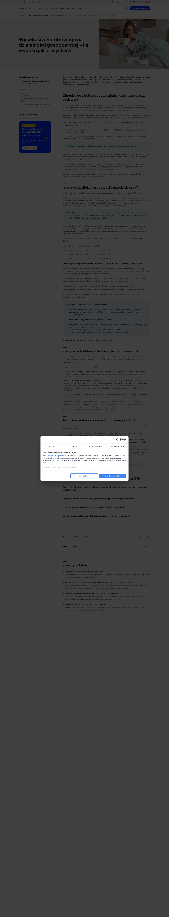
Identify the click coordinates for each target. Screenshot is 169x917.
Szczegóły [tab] (73, 446)
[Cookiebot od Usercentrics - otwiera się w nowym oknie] (117, 439)
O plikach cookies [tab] (117, 446)
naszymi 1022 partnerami (57, 456)
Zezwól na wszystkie (112, 476)
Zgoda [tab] (51, 446)
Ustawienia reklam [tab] (95, 446)
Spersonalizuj (83, 476)
